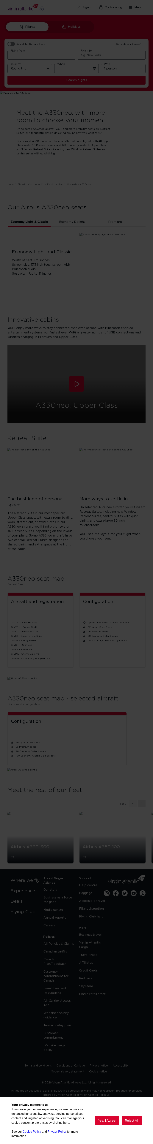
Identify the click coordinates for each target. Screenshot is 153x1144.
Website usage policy (54, 1047)
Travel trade (88, 954)
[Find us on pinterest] (143, 893)
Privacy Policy (57, 1131)
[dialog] (76, 1120)
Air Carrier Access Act (57, 1003)
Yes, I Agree (106, 1120)
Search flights (76, 80)
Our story (50, 889)
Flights (30, 26)
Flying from (17, 51)
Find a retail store (92, 994)
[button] (76, 384)
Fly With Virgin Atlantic (31, 184)
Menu (138, 7)
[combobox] (41, 55)
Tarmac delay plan (57, 1025)
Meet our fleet (55, 184)
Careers (49, 925)
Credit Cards (88, 970)
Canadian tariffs (55, 951)
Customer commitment (53, 1035)
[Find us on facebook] (116, 893)
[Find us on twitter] (125, 893)
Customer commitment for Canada (55, 976)
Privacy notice (99, 1065)
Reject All (131, 1120)
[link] (26, 880)
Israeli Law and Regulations (54, 990)
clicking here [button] (60, 1122)
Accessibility (121, 1065)
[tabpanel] (76, 268)
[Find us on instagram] (107, 893)
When (61, 64)
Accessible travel (92, 900)
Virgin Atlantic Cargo (90, 945)
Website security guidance (56, 1015)
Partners (85, 978)
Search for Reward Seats (31, 44)
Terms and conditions (38, 1065)
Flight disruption (91, 908)
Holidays (74, 26)
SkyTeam (86, 986)
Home (10, 184)
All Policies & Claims (58, 943)
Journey (15, 64)
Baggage (85, 893)
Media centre (53, 909)
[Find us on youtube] (134, 893)
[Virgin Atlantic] (29, 7)
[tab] (29, 222)
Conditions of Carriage (71, 1065)
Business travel (90, 934)
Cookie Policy (32, 1131)
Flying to (86, 51)
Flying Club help (91, 916)
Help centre (88, 885)
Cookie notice (98, 1071)
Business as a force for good (57, 900)
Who (107, 64)
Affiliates (86, 962)
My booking (113, 7)
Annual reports (54, 917)
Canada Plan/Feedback (54, 961)
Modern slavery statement (67, 1071)
